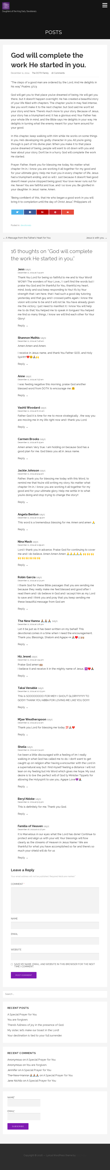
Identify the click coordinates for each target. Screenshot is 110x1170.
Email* (11, 1111)
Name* (11, 1097)
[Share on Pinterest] (55, 212)
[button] (106, 5)
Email (14, 934)
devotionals (25, 225)
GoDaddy (81, 1155)
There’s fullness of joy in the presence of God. (35, 1024)
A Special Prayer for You (22, 1014)
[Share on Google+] (43, 212)
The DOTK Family (40, 73)
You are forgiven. (17, 1019)
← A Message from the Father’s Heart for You (27, 237)
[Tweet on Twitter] (17, 212)
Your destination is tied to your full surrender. (34, 1035)
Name (14, 918)
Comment (17, 884)
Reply (21, 325)
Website (16, 949)
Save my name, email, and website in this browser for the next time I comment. (54, 965)
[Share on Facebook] (30, 212)
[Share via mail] (68, 212)
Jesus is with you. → (96, 237)
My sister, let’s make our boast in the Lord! (33, 1030)
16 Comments (58, 73)
